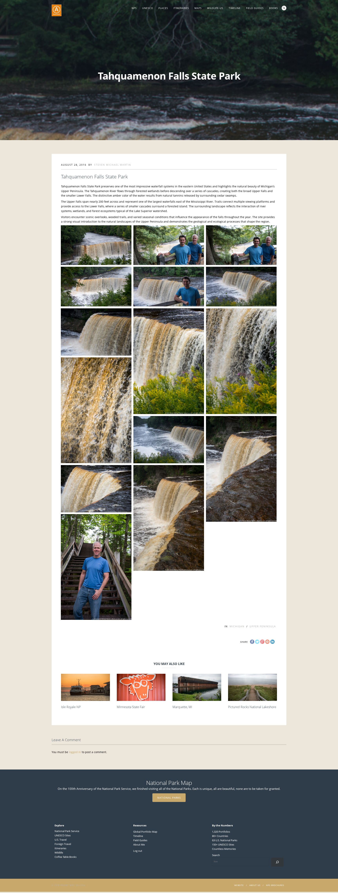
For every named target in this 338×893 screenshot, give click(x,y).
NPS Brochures (275, 885)
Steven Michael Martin (112, 164)
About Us (254, 885)
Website (239, 885)
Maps (198, 8)
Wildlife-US (215, 8)
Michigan (237, 626)
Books (273, 8)
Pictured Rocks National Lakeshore (252, 707)
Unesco (147, 8)
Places (163, 8)
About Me (139, 844)
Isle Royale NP (71, 707)
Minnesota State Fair (131, 707)
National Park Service (67, 831)
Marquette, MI (182, 707)
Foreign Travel (63, 844)
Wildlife (59, 852)
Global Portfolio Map (145, 831)
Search (284, 8)
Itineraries (181, 8)
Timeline (235, 8)
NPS (134, 8)
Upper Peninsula (263, 626)
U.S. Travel (61, 839)
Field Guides (255, 8)
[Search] (277, 862)
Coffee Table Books (65, 857)
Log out (137, 851)
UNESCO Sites (63, 835)
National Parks (169, 797)
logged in (75, 752)
